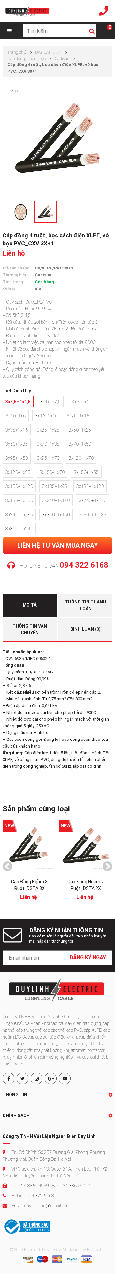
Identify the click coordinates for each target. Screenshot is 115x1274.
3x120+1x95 (17, 472)
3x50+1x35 (16, 444)
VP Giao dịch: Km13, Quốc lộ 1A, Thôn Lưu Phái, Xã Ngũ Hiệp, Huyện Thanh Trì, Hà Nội (55, 1172)
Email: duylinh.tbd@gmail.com (40, 1205)
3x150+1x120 (19, 486)
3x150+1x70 (52, 472)
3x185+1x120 (90, 486)
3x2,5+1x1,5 (18, 401)
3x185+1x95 (54, 486)
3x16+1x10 (46, 415)
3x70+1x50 (80, 444)
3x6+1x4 (80, 401)
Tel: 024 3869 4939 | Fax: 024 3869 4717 (50, 1185)
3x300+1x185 (92, 514)
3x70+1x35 (48, 444)
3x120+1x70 (81, 458)
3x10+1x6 (16, 415)
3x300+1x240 (19, 528)
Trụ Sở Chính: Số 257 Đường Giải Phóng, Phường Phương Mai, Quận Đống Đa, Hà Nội (54, 1156)
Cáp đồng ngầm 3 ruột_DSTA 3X (29, 885)
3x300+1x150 (56, 514)
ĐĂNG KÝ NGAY (87, 957)
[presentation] (7, 866)
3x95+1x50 (16, 458)
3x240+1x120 (56, 500)
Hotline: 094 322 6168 (32, 1195)
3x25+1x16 (78, 415)
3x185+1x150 (19, 500)
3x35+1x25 (48, 429)
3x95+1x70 (48, 458)
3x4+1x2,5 (50, 401)
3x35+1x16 (16, 429)
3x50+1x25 (80, 429)
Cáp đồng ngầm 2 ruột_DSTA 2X (85, 885)
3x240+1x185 (19, 514)
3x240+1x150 (92, 500)
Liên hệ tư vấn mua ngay (57, 545)
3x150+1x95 (86, 472)
